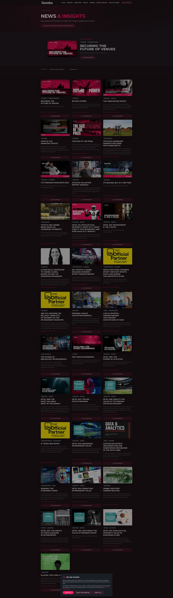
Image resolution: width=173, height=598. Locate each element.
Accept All (68, 592)
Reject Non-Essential (83, 592)
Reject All (98, 592)
